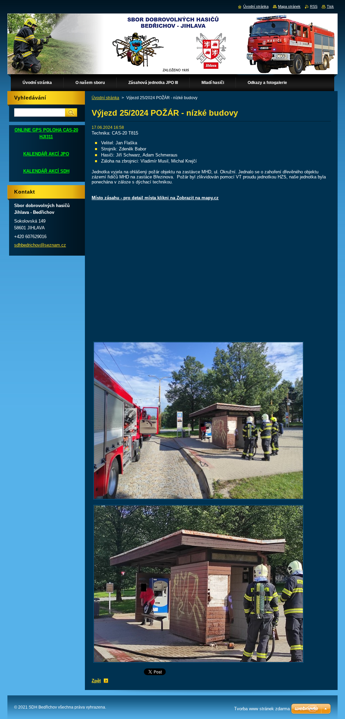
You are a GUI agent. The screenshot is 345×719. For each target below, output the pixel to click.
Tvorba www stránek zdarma (262, 708)
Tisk (330, 6)
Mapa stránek (289, 6)
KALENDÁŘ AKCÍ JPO (46, 153)
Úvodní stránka (105, 98)
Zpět (96, 680)
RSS (313, 6)
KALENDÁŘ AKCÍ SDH (46, 171)
